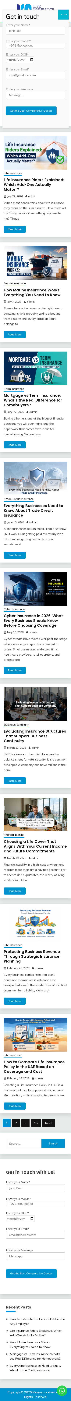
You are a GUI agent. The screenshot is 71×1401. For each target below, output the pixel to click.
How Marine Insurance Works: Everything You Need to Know (32, 292)
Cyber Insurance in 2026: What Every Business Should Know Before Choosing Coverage (33, 620)
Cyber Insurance (14, 609)
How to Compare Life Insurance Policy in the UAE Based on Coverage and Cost (34, 1066)
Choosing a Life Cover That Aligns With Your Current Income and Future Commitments (35, 846)
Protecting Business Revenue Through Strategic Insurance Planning (32, 956)
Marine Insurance (15, 283)
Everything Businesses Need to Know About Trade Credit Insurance (33, 510)
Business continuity (16, 724)
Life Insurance (13, 173)
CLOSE (63, 14)
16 (36, 1123)
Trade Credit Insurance (19, 499)
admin (32, 196)
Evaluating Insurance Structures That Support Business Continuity (35, 736)
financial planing (14, 835)
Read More (15, 229)
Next (48, 1123)
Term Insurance (14, 389)
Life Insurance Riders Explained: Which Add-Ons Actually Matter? (34, 184)
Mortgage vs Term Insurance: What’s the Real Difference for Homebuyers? (33, 400)
